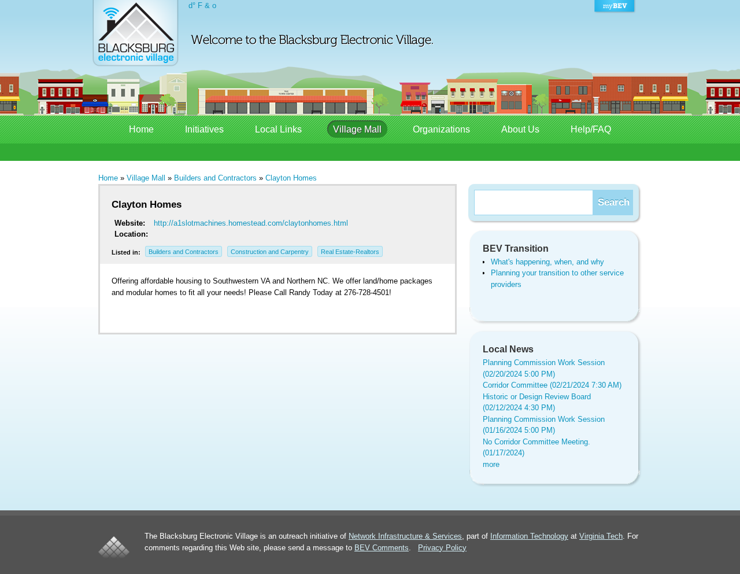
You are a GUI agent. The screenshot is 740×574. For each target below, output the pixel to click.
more (491, 464)
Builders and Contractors (215, 178)
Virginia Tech (601, 536)
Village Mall (357, 129)
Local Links (278, 129)
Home (141, 129)
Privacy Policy (442, 547)
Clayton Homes (291, 178)
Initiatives (204, 129)
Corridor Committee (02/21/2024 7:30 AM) (552, 385)
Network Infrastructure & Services (405, 536)
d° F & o (202, 5)
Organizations (441, 129)
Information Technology (529, 536)
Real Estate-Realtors (350, 251)
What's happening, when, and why (547, 261)
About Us (520, 129)
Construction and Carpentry (270, 251)
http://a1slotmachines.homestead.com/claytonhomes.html (251, 223)
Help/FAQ (591, 129)
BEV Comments (381, 547)
